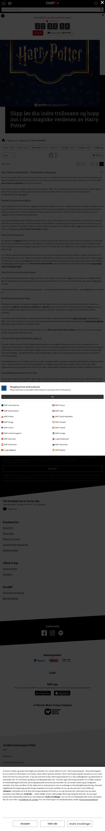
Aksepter (25, 823)
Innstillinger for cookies (28, 799)
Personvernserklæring (88, 799)
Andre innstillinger (80, 823)
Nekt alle (52, 823)
